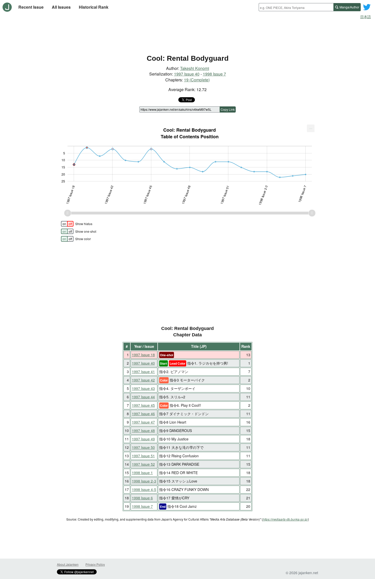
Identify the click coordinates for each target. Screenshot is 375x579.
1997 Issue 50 (143, 447)
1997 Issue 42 (143, 380)
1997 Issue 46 (143, 413)
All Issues (61, 7)
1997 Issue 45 (143, 405)
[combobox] (296, 7)
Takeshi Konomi (194, 68)
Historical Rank (93, 7)
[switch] (67, 224)
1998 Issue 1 (142, 472)
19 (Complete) (197, 80)
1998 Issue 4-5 (144, 489)
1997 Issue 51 (143, 455)
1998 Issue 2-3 (144, 481)
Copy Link (228, 109)
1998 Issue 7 (214, 74)
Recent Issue (31, 7)
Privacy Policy (95, 564)
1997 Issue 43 (143, 388)
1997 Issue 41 (143, 371)
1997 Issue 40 (186, 74)
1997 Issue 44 (143, 396)
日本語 (365, 16)
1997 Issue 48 (143, 430)
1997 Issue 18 (143, 354)
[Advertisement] (187, 35)
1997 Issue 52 (143, 464)
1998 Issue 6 (142, 497)
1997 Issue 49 (143, 438)
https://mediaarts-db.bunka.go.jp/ (285, 519)
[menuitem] (311, 128)
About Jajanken (68, 564)
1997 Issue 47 (143, 422)
